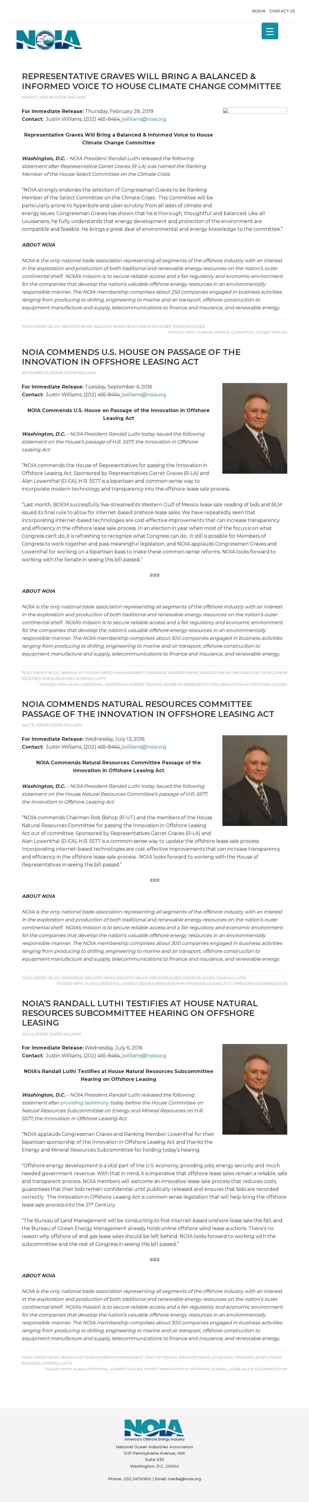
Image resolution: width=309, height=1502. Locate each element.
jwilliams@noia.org (144, 119)
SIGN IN (258, 11)
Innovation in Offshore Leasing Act (193, 983)
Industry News (77, 326)
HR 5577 (151, 1369)
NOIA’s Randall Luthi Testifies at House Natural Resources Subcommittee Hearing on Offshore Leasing (140, 1013)
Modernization (271, 1369)
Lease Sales (241, 1369)
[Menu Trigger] (270, 31)
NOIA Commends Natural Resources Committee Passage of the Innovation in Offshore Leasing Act (148, 709)
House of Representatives (190, 684)
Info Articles (246, 672)
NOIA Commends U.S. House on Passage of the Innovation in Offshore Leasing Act (131, 357)
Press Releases (155, 326)
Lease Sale (223, 1357)
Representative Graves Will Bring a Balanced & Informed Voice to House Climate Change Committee (151, 81)
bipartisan (116, 684)
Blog (54, 326)
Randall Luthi (91, 678)
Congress (155, 672)
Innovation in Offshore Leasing (253, 684)
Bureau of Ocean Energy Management (102, 672)
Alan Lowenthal (86, 684)
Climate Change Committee (224, 332)
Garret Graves (271, 332)
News (131, 326)
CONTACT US (282, 11)
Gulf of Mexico (161, 1357)
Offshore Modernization (260, 983)
